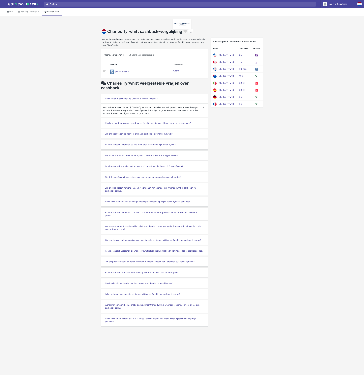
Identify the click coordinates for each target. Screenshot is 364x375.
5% (240, 97)
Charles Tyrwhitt (226, 55)
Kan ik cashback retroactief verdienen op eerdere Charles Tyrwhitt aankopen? (141, 272)
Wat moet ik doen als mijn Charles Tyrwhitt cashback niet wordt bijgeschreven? (142, 155)
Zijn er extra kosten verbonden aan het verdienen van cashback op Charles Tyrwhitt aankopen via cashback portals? (150, 189)
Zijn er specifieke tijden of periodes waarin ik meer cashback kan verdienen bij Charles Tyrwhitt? (150, 261)
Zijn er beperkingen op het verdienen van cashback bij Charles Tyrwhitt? (138, 134)
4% (240, 62)
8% (240, 55)
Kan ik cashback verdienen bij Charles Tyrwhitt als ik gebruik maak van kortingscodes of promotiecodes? (154, 251)
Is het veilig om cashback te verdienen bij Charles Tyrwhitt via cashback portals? (142, 294)
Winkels (53, 11)
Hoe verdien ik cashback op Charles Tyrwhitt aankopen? (131, 98)
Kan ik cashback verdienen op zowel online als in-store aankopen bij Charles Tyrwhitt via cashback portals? (151, 214)
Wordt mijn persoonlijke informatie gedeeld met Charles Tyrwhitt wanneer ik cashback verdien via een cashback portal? (152, 306)
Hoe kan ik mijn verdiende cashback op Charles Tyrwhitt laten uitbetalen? (139, 283)
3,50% (242, 83)
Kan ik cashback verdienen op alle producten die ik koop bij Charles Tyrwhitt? (141, 144)
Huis (11, 11)
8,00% (176, 71)
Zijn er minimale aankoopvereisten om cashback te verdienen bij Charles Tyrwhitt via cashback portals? (153, 240)
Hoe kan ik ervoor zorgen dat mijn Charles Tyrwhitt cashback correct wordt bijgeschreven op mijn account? (150, 320)
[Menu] (4, 4)
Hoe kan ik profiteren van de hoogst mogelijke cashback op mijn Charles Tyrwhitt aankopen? (148, 201)
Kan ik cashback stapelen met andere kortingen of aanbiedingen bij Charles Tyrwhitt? (145, 166)
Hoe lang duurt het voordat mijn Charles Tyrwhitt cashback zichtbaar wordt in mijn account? (148, 123)
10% (241, 76)
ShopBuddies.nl (122, 71)
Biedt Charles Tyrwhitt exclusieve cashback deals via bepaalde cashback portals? (143, 177)
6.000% (243, 69)
